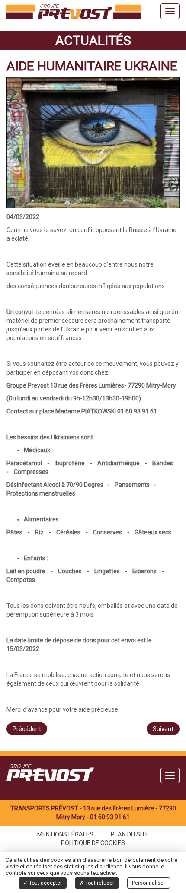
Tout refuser (99, 883)
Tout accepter (45, 883)
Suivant (163, 728)
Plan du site (130, 834)
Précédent (27, 728)
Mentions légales (65, 834)
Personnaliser (148, 883)
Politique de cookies (93, 842)
